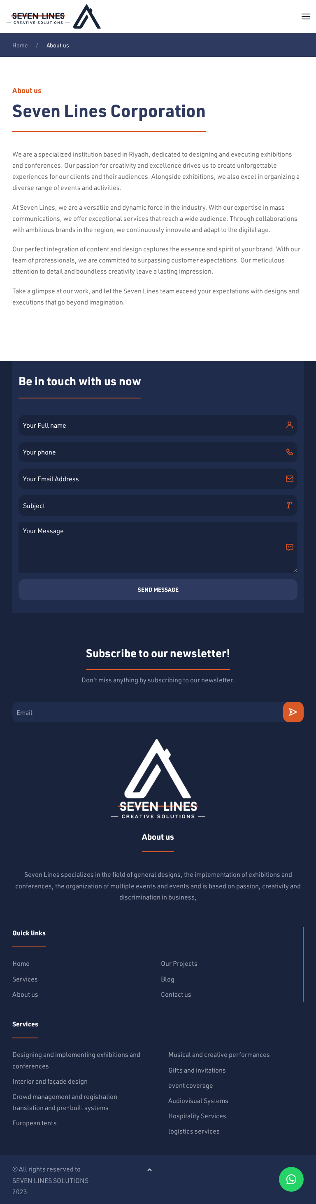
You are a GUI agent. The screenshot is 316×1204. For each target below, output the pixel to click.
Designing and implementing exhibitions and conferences (76, 1060)
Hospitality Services (197, 1115)
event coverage (190, 1085)
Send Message (158, 589)
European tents (34, 1122)
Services (25, 978)
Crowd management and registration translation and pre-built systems (64, 1102)
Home (20, 45)
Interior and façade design (50, 1081)
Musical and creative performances (219, 1054)
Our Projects (179, 963)
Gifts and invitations (197, 1070)
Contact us (176, 994)
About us (25, 994)
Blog (167, 978)
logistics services (194, 1131)
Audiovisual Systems (198, 1100)
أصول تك (213, 1168)
